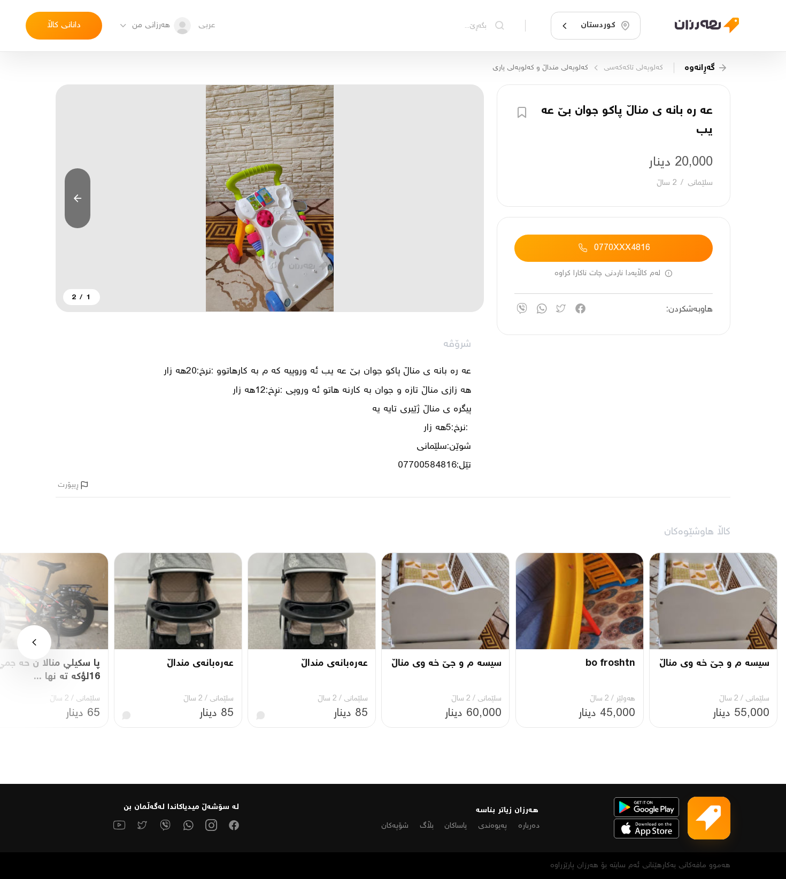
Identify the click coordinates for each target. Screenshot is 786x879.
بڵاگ (427, 825)
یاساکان (455, 825)
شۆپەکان (395, 825)
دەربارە (529, 825)
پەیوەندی (492, 825)
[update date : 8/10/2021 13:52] (700, 25)
